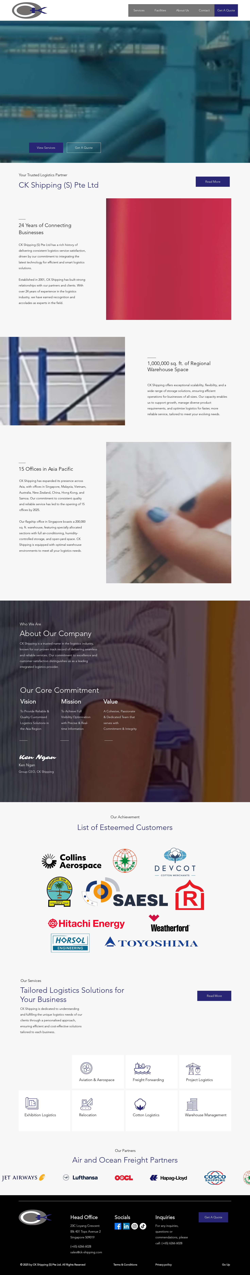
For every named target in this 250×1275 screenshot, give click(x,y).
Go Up (226, 1264)
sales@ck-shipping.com (86, 1252)
